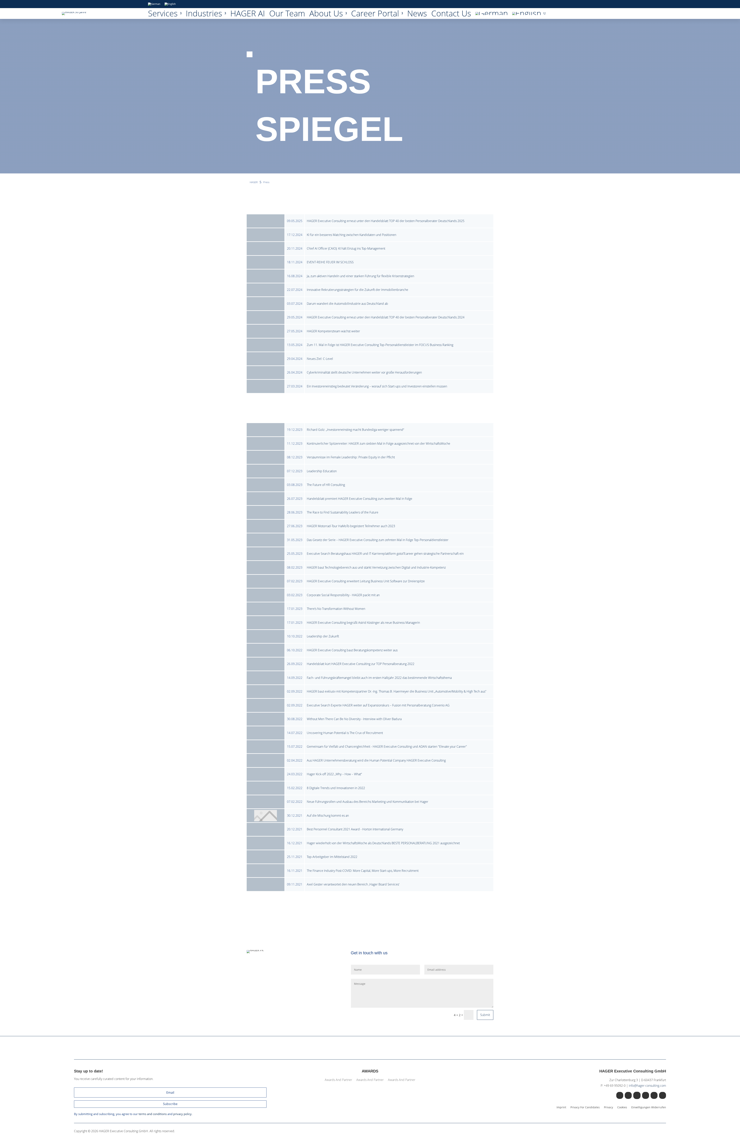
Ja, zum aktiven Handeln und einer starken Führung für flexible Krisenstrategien (360, 276)
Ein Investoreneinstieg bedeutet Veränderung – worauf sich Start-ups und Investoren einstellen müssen (377, 386)
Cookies (622, 1107)
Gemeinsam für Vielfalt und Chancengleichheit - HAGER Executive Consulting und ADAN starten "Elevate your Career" (387, 746)
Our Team (287, 14)
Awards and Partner (338, 1080)
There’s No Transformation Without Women (336, 609)
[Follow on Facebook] (654, 1095)
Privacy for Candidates (585, 1107)
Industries (204, 14)
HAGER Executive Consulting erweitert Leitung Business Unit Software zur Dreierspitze (366, 581)
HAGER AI (247, 14)
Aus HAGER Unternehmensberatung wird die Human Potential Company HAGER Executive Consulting (376, 760)
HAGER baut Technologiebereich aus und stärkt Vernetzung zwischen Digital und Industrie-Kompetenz (376, 567)
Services (163, 14)
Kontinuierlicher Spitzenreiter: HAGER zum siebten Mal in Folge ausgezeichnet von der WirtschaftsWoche (378, 443)
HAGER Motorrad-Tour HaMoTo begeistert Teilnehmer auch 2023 (351, 526)
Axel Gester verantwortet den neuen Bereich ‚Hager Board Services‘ (353, 884)
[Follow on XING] (628, 1095)
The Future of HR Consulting (326, 485)
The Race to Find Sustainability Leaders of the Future (342, 512)
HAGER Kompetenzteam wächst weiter (333, 331)
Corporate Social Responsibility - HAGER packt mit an (343, 595)
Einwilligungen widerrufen (648, 1107)
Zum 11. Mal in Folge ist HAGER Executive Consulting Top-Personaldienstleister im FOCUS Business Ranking (380, 345)
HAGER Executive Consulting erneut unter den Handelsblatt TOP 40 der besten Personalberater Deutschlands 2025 (385, 221)
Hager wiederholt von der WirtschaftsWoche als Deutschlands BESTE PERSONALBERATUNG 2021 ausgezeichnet (383, 843)
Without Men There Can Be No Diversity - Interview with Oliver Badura (354, 719)
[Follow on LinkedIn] (619, 1095)
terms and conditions (153, 1114)
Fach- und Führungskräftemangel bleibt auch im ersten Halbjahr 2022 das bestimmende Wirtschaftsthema (379, 678)
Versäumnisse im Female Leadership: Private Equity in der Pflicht (351, 457)
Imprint (561, 1107)
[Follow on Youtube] (645, 1095)
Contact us (451, 14)
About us (326, 14)
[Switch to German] (154, 5)
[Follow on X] (637, 1095)
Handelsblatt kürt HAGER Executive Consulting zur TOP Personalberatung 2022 (360, 664)
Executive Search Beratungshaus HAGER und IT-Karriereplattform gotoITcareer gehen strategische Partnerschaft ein (385, 553)
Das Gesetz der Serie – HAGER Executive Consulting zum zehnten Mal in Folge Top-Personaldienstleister (377, 540)
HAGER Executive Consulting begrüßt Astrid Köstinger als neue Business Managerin (363, 622)
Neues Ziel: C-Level (320, 359)
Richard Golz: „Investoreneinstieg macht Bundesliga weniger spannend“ (355, 430)
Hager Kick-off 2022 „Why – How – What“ (334, 774)
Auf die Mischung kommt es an (328, 815)
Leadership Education (322, 471)
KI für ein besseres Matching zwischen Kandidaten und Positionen (351, 235)
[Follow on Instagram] (662, 1095)
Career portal (375, 14)
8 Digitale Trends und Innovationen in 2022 (336, 788)
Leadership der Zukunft (323, 636)
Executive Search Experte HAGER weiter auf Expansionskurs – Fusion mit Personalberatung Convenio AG (378, 705)
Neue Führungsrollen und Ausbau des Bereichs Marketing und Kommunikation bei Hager (367, 802)
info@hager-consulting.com (647, 1085)
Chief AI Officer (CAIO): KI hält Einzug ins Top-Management (346, 248)
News (417, 14)
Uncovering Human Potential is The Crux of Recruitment (345, 733)
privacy (608, 1107)
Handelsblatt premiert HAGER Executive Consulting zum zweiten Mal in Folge (359, 499)
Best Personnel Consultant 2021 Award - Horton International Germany (355, 829)
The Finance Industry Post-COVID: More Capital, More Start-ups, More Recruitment (363, 871)
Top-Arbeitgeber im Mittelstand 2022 (332, 857)
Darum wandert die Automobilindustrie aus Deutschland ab (347, 303)
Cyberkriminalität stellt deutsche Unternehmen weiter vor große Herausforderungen (364, 372)
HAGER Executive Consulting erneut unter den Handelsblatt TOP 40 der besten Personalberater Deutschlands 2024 (385, 317)
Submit (485, 1015)
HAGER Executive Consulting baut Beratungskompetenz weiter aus (352, 650)
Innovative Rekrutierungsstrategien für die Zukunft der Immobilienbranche (357, 290)
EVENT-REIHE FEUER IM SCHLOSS (330, 262)
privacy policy (182, 1114)
